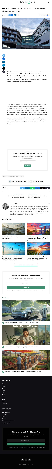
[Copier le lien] (3, 71)
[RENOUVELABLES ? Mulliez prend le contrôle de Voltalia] (26, 33)
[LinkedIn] (3, 62)
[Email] (3, 68)
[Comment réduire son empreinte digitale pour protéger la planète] (26, 335)
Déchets (4, 390)
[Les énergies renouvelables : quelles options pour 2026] (13, 229)
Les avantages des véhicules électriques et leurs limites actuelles (22, 322)
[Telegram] (3, 65)
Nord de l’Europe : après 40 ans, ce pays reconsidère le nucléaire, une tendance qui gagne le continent (38, 238)
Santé (3, 399)
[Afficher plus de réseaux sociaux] (17, 15)
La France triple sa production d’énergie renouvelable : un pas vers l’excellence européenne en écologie (37, 258)
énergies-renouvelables (13, 176)
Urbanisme (4, 403)
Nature (3, 397)
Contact (4, 418)
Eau (3, 392)
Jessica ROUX (8, 11)
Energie (4, 394)
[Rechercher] (48, 2)
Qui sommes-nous (6, 412)
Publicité (4, 416)
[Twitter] (3, 55)
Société (4, 401)
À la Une (4, 384)
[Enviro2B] (25, 2)
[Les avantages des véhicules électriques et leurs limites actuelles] (26, 310)
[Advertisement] (29, 61)
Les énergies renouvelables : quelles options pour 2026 (11, 237)
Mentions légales (6, 423)
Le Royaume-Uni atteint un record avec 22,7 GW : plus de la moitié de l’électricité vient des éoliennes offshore (12, 258)
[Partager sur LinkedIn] (15, 15)
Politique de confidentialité (8, 420)
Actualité (4, 386)
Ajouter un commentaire (26, 265)
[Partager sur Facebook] (12, 15)
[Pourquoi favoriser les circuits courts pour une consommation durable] (26, 360)
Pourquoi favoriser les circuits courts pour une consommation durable (23, 371)
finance (22, 176)
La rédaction (5, 414)
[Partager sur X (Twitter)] (9, 15)
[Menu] (4, 2)
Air (2, 388)
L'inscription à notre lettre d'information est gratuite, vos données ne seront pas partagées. (26, 290)
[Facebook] (3, 58)
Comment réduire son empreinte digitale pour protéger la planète (22, 347)
